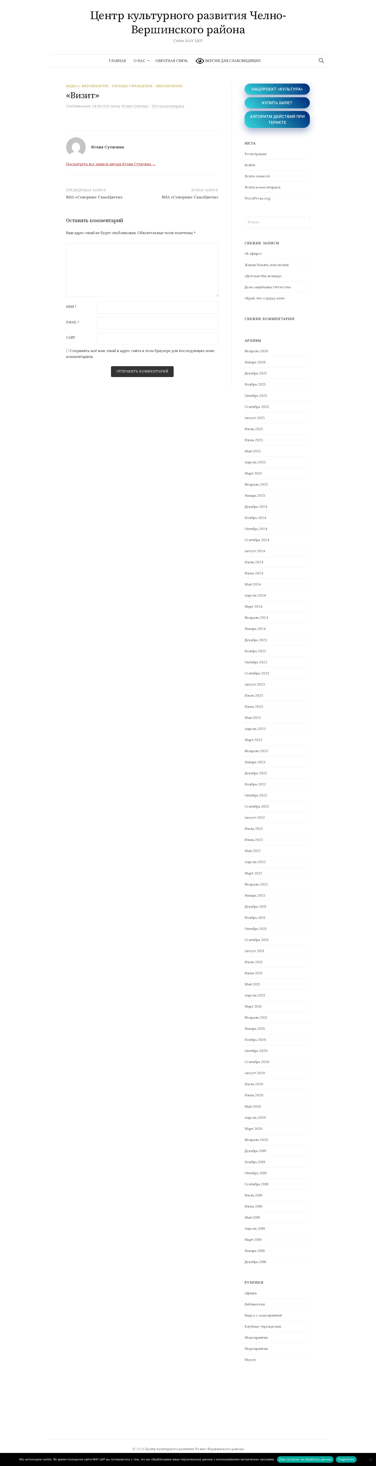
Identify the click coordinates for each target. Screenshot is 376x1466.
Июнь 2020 (254, 1095)
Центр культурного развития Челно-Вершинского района (188, 22)
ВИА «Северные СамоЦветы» (94, 197)
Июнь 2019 (253, 1206)
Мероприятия (169, 86)
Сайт (70, 337)
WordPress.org (257, 198)
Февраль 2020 (256, 1139)
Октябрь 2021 (255, 928)
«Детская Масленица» (263, 276)
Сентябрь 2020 (257, 1062)
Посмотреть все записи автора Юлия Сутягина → (111, 164)
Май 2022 (253, 851)
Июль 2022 (254, 828)
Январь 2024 (255, 628)
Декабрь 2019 (255, 1151)
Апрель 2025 (255, 462)
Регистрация (255, 154)
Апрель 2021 (255, 995)
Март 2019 (253, 1239)
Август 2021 (254, 951)
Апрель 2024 (255, 595)
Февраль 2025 (256, 484)
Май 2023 (253, 717)
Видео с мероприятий (87, 86)
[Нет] (370, 1459)
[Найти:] (321, 60)
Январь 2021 (255, 1028)
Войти (250, 165)
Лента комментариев (262, 187)
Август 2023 (255, 684)
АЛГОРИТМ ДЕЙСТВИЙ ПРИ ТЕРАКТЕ (277, 119)
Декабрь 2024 (256, 506)
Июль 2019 (253, 1195)
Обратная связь (171, 60)
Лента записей (257, 176)
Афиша (251, 1293)
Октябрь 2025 (256, 395)
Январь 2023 (255, 762)
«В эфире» (253, 253)
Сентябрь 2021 (256, 940)
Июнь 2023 (254, 706)
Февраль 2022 (256, 884)
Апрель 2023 (255, 728)
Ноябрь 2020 (255, 1039)
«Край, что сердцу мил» (265, 298)
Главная (117, 60)
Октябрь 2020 (256, 1050)
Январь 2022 (255, 895)
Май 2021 (252, 984)
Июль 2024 (254, 562)
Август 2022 (255, 817)
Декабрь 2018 (255, 1262)
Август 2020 (255, 1073)
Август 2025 (255, 418)
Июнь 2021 (253, 973)
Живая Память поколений (267, 265)
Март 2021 (253, 1006)
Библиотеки (255, 1304)
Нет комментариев (168, 106)
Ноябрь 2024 (255, 517)
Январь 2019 (255, 1250)
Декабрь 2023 (256, 640)
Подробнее (346, 1459)
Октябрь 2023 (256, 662)
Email (72, 322)
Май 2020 (253, 1106)
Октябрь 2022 (256, 795)
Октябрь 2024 (256, 529)
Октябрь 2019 (256, 1173)
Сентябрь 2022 (257, 806)
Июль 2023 (254, 695)
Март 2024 (253, 606)
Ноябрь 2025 (255, 384)
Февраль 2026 (256, 351)
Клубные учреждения (132, 86)
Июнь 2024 (254, 573)
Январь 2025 (255, 495)
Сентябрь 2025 (257, 406)
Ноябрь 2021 (255, 917)
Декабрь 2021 (255, 906)
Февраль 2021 (256, 1017)
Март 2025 (253, 473)
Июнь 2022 (254, 839)
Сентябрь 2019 (257, 1184)
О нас (139, 60)
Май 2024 (253, 584)
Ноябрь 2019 (255, 1162)
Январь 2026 (255, 362)
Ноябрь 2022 (255, 784)
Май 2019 (252, 1217)
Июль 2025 (254, 429)
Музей (250, 1359)
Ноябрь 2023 (255, 651)
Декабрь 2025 (256, 373)
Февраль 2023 (256, 751)
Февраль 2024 (256, 617)
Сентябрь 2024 (257, 540)
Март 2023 (253, 740)
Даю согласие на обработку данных (305, 1459)
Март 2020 (253, 1128)
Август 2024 (255, 551)
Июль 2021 (253, 962)
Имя (71, 307)
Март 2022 (253, 873)
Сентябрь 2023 (257, 673)
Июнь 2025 (254, 440)
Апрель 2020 (255, 1117)
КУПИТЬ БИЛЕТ (277, 103)
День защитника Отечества (268, 287)
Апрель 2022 (255, 862)
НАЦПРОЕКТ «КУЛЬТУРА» (277, 89)
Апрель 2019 (255, 1228)
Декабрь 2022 (256, 773)
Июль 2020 (254, 1084)
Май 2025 (252, 451)
